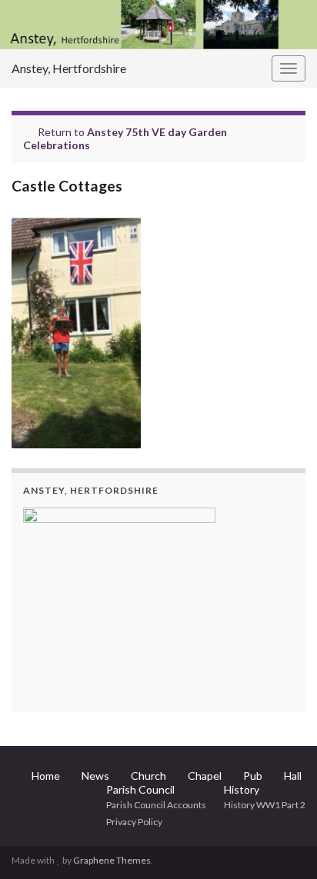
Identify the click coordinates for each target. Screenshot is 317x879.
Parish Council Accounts (156, 805)
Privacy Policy (134, 821)
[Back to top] (282, 844)
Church (148, 775)
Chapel (205, 775)
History (241, 789)
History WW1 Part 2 (264, 805)
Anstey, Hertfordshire (69, 68)
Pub (252, 775)
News (95, 775)
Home (46, 775)
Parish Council (140, 789)
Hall (293, 775)
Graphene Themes (112, 860)
